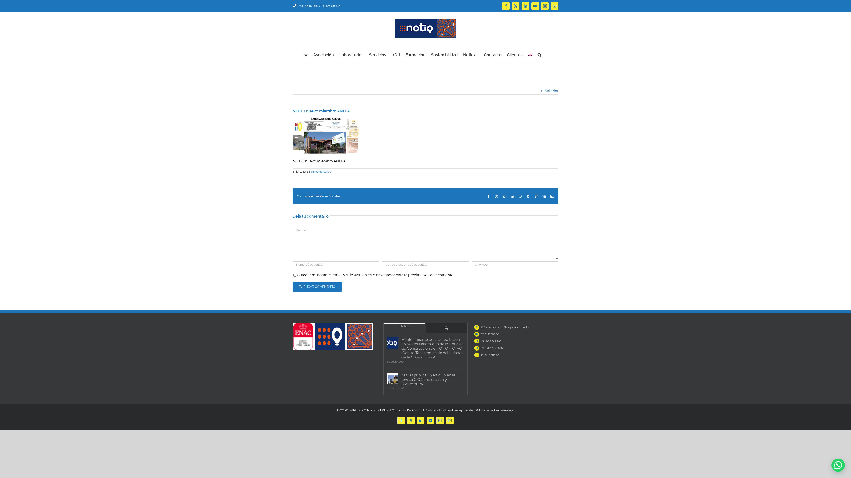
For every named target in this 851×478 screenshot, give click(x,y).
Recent (404, 325)
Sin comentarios (321, 171)
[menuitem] (530, 54)
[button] (539, 54)
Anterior (551, 91)
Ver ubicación (490, 334)
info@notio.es (490, 355)
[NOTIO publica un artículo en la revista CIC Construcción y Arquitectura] (392, 378)
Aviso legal (507, 410)
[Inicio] (306, 54)
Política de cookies (487, 410)
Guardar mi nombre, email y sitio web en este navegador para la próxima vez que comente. (375, 275)
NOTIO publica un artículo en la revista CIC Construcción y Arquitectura (428, 379)
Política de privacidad (461, 410)
